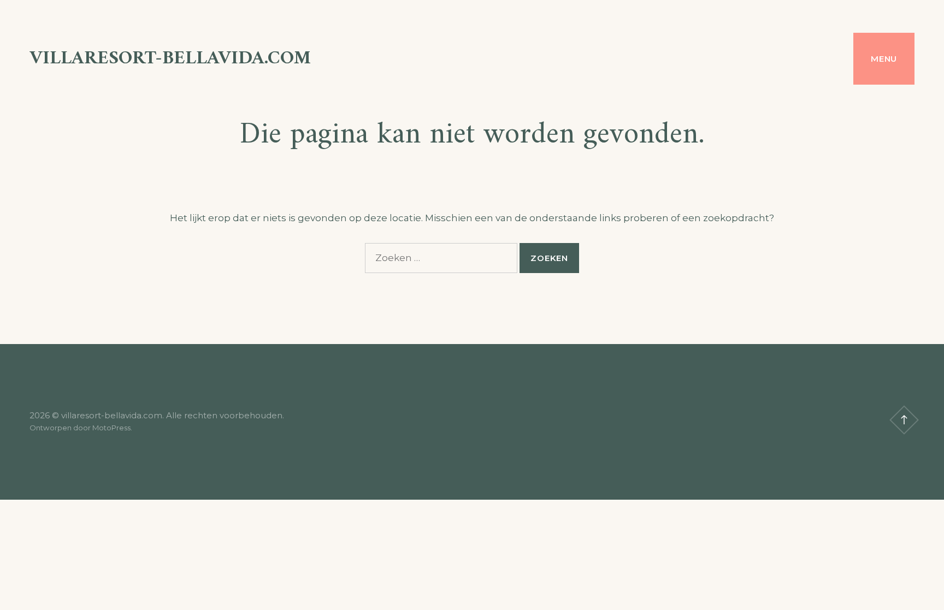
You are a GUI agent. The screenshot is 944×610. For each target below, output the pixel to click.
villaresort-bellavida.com (170, 58)
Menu (884, 59)
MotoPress (111, 427)
